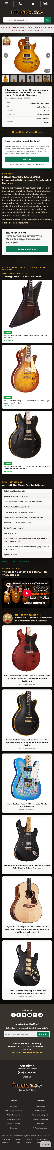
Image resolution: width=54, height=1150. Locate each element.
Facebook (18, 1015)
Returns (40, 1123)
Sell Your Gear (40, 1110)
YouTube (29, 1015)
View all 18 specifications (15, 561)
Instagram (35, 1015)
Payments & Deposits (40, 1115)
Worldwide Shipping (40, 1119)
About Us (13, 1106)
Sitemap (13, 1128)
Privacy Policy (18, 1140)
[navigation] (7, 4)
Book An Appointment (13, 1110)
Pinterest (40, 1015)
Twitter (24, 1015)
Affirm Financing (13, 1115)
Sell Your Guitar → (27, 249)
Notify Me (27, 159)
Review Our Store (13, 1123)
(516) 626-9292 (39, 164)
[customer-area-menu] (33, 4)
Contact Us (40, 1106)
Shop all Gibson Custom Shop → (27, 132)
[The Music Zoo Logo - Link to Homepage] (27, 12)
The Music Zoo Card (13, 1119)
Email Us (27, 1076)
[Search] (47, 20)
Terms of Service (29, 1140)
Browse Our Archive (27, 1090)
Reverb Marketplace (13, 1015)
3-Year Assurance (40, 1128)
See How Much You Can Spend (27, 1052)
